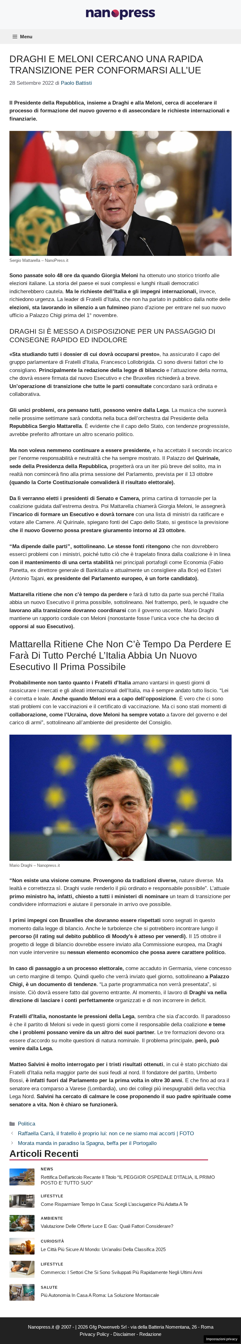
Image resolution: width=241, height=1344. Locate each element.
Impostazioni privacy (222, 1339)
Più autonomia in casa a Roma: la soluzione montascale (100, 1295)
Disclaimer (124, 1334)
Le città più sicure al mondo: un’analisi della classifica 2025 (103, 1249)
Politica (26, 1124)
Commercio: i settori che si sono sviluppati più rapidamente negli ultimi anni (121, 1272)
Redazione (150, 1334)
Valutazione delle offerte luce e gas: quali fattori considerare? (107, 1226)
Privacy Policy (94, 1334)
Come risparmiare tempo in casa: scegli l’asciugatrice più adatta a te (114, 1204)
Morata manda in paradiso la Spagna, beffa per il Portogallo (87, 1143)
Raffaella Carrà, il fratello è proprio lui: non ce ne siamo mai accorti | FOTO (106, 1133)
